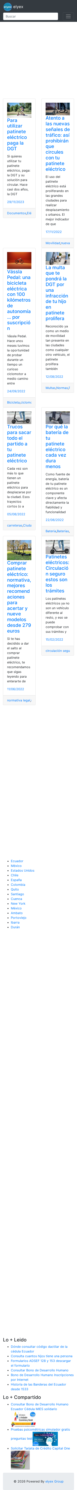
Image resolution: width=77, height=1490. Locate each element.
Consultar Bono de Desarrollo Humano (40, 1370)
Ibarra (15, 922)
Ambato (17, 913)
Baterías (63, 531)
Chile (14, 875)
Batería (51, 531)
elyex (17, 6)
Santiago (17, 894)
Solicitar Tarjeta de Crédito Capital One (40, 1448)
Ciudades (30, 525)
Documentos (16, 213)
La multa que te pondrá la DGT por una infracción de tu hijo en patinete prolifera (57, 293)
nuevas (66, 243)
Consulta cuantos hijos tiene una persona (41, 1356)
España (16, 880)
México (16, 866)
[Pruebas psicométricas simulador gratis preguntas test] (45, 1439)
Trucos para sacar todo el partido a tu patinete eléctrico (19, 444)
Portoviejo (18, 918)
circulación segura (59, 651)
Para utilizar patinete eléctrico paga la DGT (17, 134)
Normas (62, 388)
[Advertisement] (38, 60)
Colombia (18, 885)
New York (18, 903)
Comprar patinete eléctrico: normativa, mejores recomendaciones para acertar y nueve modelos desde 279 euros (19, 597)
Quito (15, 889)
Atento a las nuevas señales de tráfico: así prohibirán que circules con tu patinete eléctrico (58, 143)
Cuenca (16, 899)
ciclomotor (29, 402)
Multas (50, 388)
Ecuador (17, 861)
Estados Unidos (22, 870)
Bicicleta (13, 402)
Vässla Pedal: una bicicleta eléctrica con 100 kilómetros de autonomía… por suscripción (19, 300)
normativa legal (18, 700)
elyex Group (54, 1481)
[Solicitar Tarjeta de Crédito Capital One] (20, 1460)
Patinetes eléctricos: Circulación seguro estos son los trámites (57, 574)
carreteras (14, 525)
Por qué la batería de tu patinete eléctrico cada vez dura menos (57, 446)
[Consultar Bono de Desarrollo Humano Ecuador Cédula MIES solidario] (23, 1419)
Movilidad (53, 243)
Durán (15, 927)
